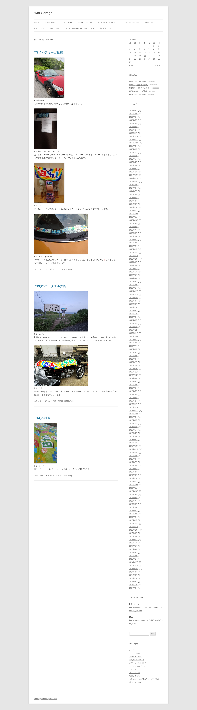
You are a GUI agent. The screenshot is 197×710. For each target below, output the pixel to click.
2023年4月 (133, 240)
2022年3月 (133, 282)
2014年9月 (133, 572)
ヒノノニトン (39, 28)
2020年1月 (133, 365)
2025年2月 (133, 169)
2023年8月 (133, 227)
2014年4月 (133, 588)
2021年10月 (133, 298)
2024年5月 (133, 198)
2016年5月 (133, 507)
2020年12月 (133, 330)
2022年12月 (133, 252)
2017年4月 (133, 472)
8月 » (157, 65)
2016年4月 (133, 511)
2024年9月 (133, 185)
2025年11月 (133, 140)
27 (145, 59)
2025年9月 (133, 146)
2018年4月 (133, 433)
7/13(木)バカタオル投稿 (50, 286)
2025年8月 (133, 149)
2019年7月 (133, 385)
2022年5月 (133, 275)
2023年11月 (133, 217)
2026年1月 (133, 133)
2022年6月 (133, 272)
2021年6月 (133, 311)
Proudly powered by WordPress (45, 699)
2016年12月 (133, 485)
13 (145, 52)
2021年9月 (133, 301)
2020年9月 (133, 340)
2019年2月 (133, 401)
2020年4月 (133, 356)
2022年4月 (133, 278)
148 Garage (43, 13)
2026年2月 (133, 130)
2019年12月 (133, 369)
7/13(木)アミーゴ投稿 (48, 52)
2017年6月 (133, 465)
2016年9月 (133, 494)
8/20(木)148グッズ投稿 (138, 91)
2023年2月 (133, 246)
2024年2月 (133, 207)
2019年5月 (133, 391)
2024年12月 (133, 175)
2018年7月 (133, 423)
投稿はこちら (54, 28)
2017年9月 (133, 456)
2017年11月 (133, 449)
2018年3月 (133, 436)
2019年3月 (133, 398)
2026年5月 (133, 120)
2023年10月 (133, 220)
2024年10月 (133, 182)
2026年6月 (133, 117)
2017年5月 (133, 469)
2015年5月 (133, 546)
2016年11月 (133, 488)
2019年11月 (133, 372)
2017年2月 (133, 478)
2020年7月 (133, 346)
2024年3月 (133, 204)
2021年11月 (133, 294)
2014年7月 (133, 578)
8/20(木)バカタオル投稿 (138, 85)
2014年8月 (133, 575)
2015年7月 (133, 540)
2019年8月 (133, 382)
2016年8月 (133, 498)
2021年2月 (133, 323)
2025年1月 (133, 172)
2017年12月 (133, 446)
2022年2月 (133, 285)
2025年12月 (133, 136)
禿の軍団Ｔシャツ (106, 28)
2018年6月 (133, 427)
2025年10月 (133, 143)
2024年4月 (133, 201)
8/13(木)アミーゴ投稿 (137, 94)
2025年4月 (133, 162)
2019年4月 (133, 394)
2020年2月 (133, 362)
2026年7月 (133, 114)
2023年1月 (133, 249)
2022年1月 (133, 288)
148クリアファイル (85, 22)
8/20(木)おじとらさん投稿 (139, 88)
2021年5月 (133, 314)
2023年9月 (133, 223)
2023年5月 (133, 236)
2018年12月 (133, 407)
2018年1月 (133, 443)
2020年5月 (133, 353)
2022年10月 (133, 259)
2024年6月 (133, 194)
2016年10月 (133, 491)
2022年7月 (133, 269)
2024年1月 (133, 211)
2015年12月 (133, 523)
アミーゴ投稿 (50, 22)
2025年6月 (133, 156)
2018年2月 (133, 440)
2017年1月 (133, 482)
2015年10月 (133, 530)
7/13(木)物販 (42, 418)
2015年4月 (133, 549)
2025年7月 (133, 152)
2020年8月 (133, 343)
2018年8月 (133, 420)
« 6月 (131, 65)
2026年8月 (133, 111)
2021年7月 (133, 307)
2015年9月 (133, 533)
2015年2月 (133, 556)
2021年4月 (133, 317)
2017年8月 (133, 459)
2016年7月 (133, 501)
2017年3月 (133, 475)
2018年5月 (133, 430)
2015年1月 (133, 559)
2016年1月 (133, 520)
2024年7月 (133, 191)
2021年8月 (133, 304)
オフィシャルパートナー (130, 22)
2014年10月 (133, 569)
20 (145, 56)
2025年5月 (133, 159)
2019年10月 (133, 375)
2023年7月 (133, 230)
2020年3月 (133, 359)
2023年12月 (133, 214)
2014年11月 (133, 565)
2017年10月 (133, 453)
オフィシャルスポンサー (106, 22)
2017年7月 (133, 462)
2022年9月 (133, 262)
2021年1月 (133, 327)
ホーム (36, 22)
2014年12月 (133, 562)
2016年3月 (133, 514)
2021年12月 (133, 291)
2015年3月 (133, 553)
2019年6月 (133, 388)
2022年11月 (133, 256)
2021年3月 (133, 320)
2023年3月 (133, 243)
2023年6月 (133, 233)
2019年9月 (133, 378)
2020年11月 (133, 333)
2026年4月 (133, 123)
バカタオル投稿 (66, 22)
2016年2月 (133, 517)
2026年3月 (133, 127)
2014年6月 (133, 582)
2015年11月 (133, 527)
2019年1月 (133, 404)
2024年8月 (133, 188)
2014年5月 (133, 585)
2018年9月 (133, 417)
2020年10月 (133, 336)
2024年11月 (133, 178)
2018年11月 (133, 411)
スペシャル (149, 22)
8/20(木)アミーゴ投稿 (137, 82)
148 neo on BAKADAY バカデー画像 (79, 28)
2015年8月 (133, 536)
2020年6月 (133, 349)
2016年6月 (133, 504)
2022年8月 (133, 265)
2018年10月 (133, 414)
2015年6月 (133, 543)
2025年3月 (133, 165)
